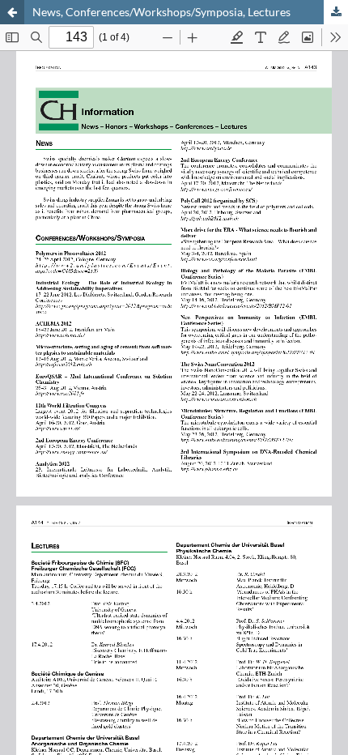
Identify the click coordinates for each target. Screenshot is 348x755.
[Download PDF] (336, 12)
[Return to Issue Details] (12, 12)
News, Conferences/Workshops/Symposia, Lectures (161, 12)
